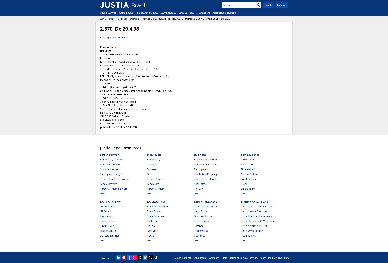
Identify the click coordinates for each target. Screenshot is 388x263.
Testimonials (248, 235)
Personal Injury (155, 188)
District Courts (108, 230)
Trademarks (201, 230)
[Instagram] (134, 257)
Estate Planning (156, 179)
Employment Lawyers (112, 174)
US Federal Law (110, 202)
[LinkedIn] (118, 257)
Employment (201, 169)
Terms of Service (239, 258)
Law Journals (248, 179)
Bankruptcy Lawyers (111, 159)
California (152, 221)
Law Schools (168, 13)
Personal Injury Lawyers (113, 188)
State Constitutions (158, 206)
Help (224, 258)
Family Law (153, 183)
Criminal (151, 164)
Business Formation (205, 159)
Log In (268, 5)
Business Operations (206, 164)
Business (200, 155)
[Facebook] (129, 257)
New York (152, 230)
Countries (199, 235)
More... (104, 193)
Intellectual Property (205, 174)
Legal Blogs (200, 211)
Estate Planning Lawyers (114, 179)
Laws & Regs (186, 13)
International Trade (205, 179)
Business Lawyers (110, 164)
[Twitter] (150, 257)
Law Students (250, 155)
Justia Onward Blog (252, 230)
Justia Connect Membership (257, 206)
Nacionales (122, 19)
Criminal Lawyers (109, 169)
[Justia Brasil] (114, 5)
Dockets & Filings (109, 235)
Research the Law (147, 13)
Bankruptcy (153, 159)
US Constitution (109, 206)
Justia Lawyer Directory (254, 211)
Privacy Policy (258, 258)
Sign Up (281, 5)
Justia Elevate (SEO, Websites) (257, 221)
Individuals (154, 155)
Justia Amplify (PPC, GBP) (255, 226)
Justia (103, 19)
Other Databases (205, 202)
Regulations (107, 216)
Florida (151, 226)
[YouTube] (124, 257)
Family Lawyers (108, 183)
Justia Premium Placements (256, 216)
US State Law (156, 202)
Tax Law (198, 188)
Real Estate (200, 183)
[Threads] (140, 257)
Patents (198, 226)
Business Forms (203, 216)
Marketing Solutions (224, 13)
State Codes (154, 211)
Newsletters (203, 13)
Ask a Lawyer (127, 13)
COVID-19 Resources (205, 206)
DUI (149, 174)
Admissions (247, 164)
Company (214, 258)
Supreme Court (108, 221)
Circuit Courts (108, 226)
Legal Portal (199, 258)
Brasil (111, 19)
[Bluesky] (145, 257)
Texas (150, 235)
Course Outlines (250, 174)
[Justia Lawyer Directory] (156, 257)
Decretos (134, 19)
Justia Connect (183, 258)
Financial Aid (248, 169)
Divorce (151, 169)
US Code (105, 211)
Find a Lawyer (108, 13)
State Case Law (155, 216)
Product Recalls (202, 221)
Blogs (244, 183)
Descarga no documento (114, 37)
